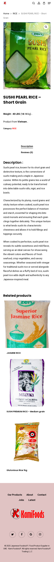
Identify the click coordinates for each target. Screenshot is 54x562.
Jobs (21, 500)
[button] (49, 3)
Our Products (15, 494)
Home (6, 13)
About (29, 494)
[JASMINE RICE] (27, 324)
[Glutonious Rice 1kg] (27, 441)
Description (27, 146)
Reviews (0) (27, 152)
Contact (41, 494)
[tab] (27, 146)
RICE (15, 13)
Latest (31, 500)
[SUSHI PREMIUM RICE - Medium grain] (27, 383)
